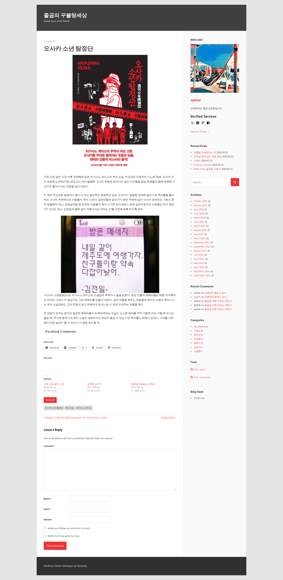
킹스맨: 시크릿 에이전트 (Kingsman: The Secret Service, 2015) (76, 417)
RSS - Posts (199, 369)
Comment (49, 446)
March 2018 (199, 217)
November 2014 (202, 271)
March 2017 (199, 225)
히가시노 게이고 (84, 407)
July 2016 (198, 234)
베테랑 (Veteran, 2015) (143, 384)
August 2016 (200, 230)
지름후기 (198, 351)
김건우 (197, 296)
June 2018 (199, 213)
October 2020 (200, 201)
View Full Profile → (199, 131)
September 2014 (202, 275)
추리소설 (69, 407)
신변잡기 (198, 338)
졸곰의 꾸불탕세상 (65, 15)
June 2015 (199, 259)
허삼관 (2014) (168, 417)
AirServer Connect (202, 164)
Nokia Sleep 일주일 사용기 (207, 168)
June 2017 (199, 221)
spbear (195, 100)
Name (47, 498)
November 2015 (202, 242)
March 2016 (199, 238)
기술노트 (198, 330)
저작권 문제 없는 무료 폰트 (208, 156)
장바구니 (198, 347)
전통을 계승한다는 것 (205, 152)
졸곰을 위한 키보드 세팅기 (218, 301)
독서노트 (50, 399)
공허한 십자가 (94, 384)
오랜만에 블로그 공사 (215, 292)
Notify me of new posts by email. (64, 535)
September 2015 (202, 246)
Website (48, 519)
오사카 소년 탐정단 (54, 407)
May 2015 (198, 263)
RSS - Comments (201, 377)
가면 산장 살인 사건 (54, 384)
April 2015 (199, 267)
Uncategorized (201, 326)
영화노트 (198, 342)
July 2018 (198, 209)
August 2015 (200, 250)
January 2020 (200, 205)
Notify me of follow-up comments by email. (69, 528)
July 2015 (198, 254)
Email (47, 509)
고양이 (197, 160)
